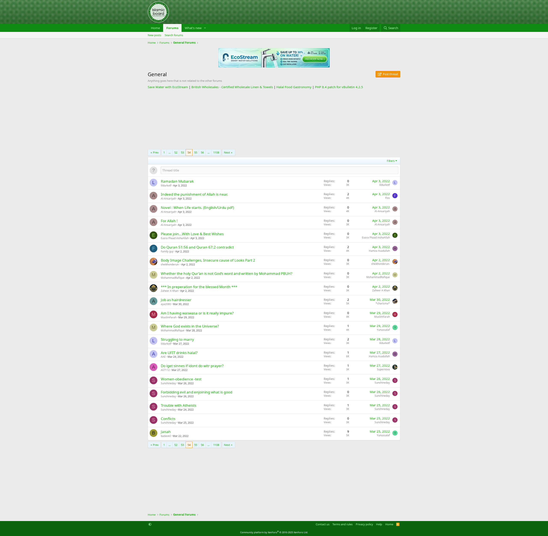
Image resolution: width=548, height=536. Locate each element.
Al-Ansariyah (168, 198)
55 (195, 152)
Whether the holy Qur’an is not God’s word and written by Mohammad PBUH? (226, 273)
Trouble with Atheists (178, 405)
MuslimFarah (168, 317)
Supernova (383, 369)
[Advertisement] (274, 119)
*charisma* (383, 303)
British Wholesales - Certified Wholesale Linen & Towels (232, 87)
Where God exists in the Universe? (190, 326)
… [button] (169, 152)
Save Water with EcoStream (168, 87)
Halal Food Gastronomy (293, 87)
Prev (156, 152)
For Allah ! (169, 220)
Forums (172, 28)
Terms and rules (342, 524)
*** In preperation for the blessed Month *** (199, 286)
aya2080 (166, 304)
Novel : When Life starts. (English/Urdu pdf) (197, 207)
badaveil (166, 436)
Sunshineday (168, 383)
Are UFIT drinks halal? (179, 352)
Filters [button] (391, 161)
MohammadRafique (172, 278)
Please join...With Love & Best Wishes (192, 233)
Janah (166, 431)
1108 (216, 152)
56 (202, 152)
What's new (193, 28)
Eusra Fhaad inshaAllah (175, 238)
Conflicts (168, 418)
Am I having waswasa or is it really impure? (197, 313)
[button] (205, 28)
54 (189, 152)
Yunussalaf (383, 330)
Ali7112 (165, 370)
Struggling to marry (177, 339)
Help (379, 524)
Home (155, 28)
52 (175, 152)
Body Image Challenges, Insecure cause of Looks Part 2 (208, 260)
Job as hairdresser (176, 299)
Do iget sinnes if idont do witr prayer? (192, 365)
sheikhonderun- (170, 264)
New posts (154, 35)
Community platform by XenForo (274, 532)
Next (227, 152)
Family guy (167, 251)
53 (182, 152)
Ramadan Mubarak (177, 181)
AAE (163, 357)
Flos (387, 198)
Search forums (174, 35)
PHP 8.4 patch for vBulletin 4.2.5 (339, 87)
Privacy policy (364, 524)
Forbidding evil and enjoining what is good (196, 392)
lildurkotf (166, 185)
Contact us (322, 524)
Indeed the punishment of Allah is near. (194, 194)
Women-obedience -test (181, 379)
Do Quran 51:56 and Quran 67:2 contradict (197, 247)
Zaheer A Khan (169, 291)
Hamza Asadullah (379, 251)
